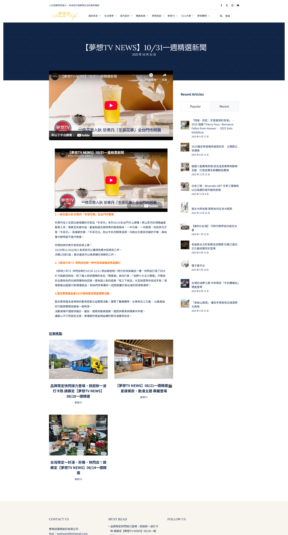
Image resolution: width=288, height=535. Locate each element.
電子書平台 (198, 265)
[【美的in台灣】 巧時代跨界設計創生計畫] (185, 226)
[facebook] (221, 5)
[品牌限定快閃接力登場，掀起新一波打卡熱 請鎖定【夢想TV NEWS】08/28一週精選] (78, 342)
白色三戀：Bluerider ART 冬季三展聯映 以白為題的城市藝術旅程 (215, 188)
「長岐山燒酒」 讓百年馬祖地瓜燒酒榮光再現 (215, 304)
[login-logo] (65, 13)
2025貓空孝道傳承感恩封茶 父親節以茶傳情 (215, 148)
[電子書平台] (185, 263)
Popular (195, 106)
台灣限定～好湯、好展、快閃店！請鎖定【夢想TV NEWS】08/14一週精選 (78, 467)
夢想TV (78, 402)
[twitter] (227, 5)
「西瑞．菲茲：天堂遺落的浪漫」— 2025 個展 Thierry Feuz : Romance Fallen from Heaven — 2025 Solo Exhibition (213, 126)
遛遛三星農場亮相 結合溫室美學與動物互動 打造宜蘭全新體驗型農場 (215, 168)
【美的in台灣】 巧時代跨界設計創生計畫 (214, 228)
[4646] (111, 72)
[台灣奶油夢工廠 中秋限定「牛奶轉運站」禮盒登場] (185, 281)
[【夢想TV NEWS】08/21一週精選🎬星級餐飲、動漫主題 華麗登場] (143, 342)
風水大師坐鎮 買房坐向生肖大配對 (212, 209)
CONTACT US (59, 519)
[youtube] (238, 5)
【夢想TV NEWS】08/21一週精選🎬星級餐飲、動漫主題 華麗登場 (143, 388)
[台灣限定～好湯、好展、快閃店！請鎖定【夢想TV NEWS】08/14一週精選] (78, 417)
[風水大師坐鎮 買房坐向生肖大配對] (184, 204)
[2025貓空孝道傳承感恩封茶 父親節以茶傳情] (185, 145)
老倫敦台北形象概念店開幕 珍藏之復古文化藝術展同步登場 (215, 246)
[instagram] (232, 5)
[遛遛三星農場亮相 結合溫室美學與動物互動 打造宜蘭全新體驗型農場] (185, 165)
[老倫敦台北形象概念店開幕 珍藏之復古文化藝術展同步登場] (185, 243)
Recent (224, 106)
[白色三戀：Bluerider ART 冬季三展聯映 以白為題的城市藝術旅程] (185, 185)
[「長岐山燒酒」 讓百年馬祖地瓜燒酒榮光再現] (185, 301)
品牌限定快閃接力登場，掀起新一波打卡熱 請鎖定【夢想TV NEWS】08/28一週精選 (78, 391)
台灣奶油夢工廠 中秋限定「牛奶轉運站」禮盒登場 (215, 285)
